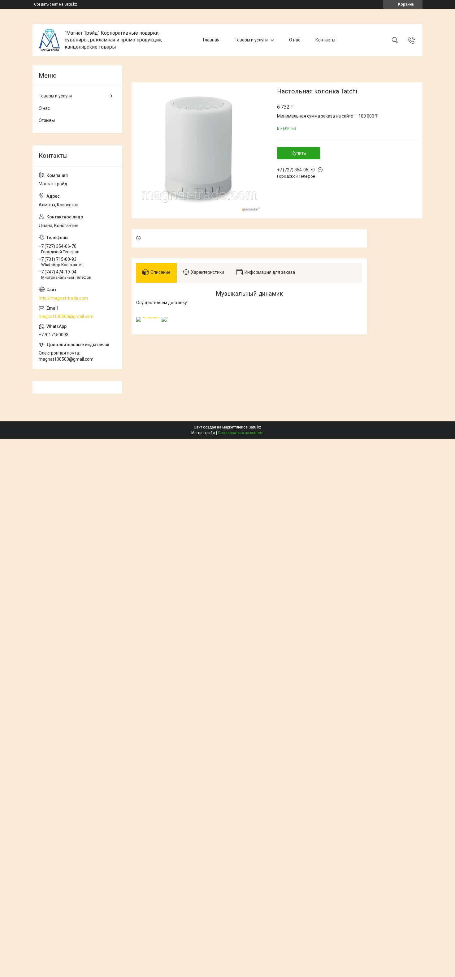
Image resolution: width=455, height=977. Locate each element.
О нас (294, 39)
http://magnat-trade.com (63, 298)
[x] (165, 316)
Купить (299, 153)
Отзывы (47, 120)
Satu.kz (255, 427)
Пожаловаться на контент (241, 433)
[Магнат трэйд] (49, 40)
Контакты (325, 39)
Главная (211, 39)
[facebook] (148, 316)
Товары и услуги (251, 39)
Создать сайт (46, 4)
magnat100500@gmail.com (66, 316)
